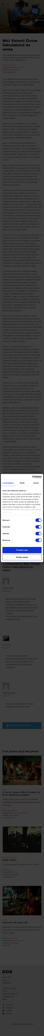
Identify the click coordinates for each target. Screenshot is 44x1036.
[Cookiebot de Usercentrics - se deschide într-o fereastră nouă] (32, 477)
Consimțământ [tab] (7, 483)
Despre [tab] (36, 483)
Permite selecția (22, 557)
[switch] (38, 527)
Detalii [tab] (22, 483)
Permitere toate (22, 550)
